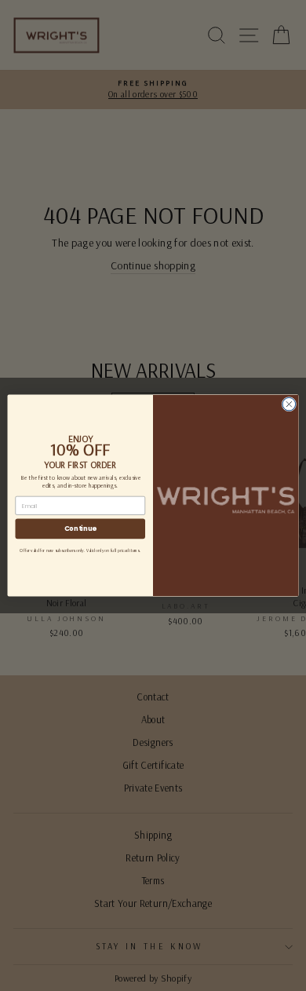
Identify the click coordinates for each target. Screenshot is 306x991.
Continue (80, 528)
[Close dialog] (289, 404)
